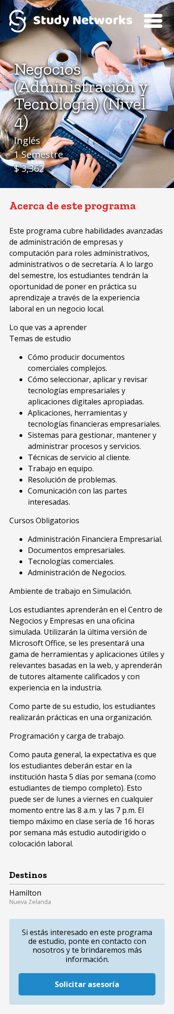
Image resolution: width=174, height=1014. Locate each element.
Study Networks (70, 20)
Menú (153, 20)
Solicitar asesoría (87, 984)
